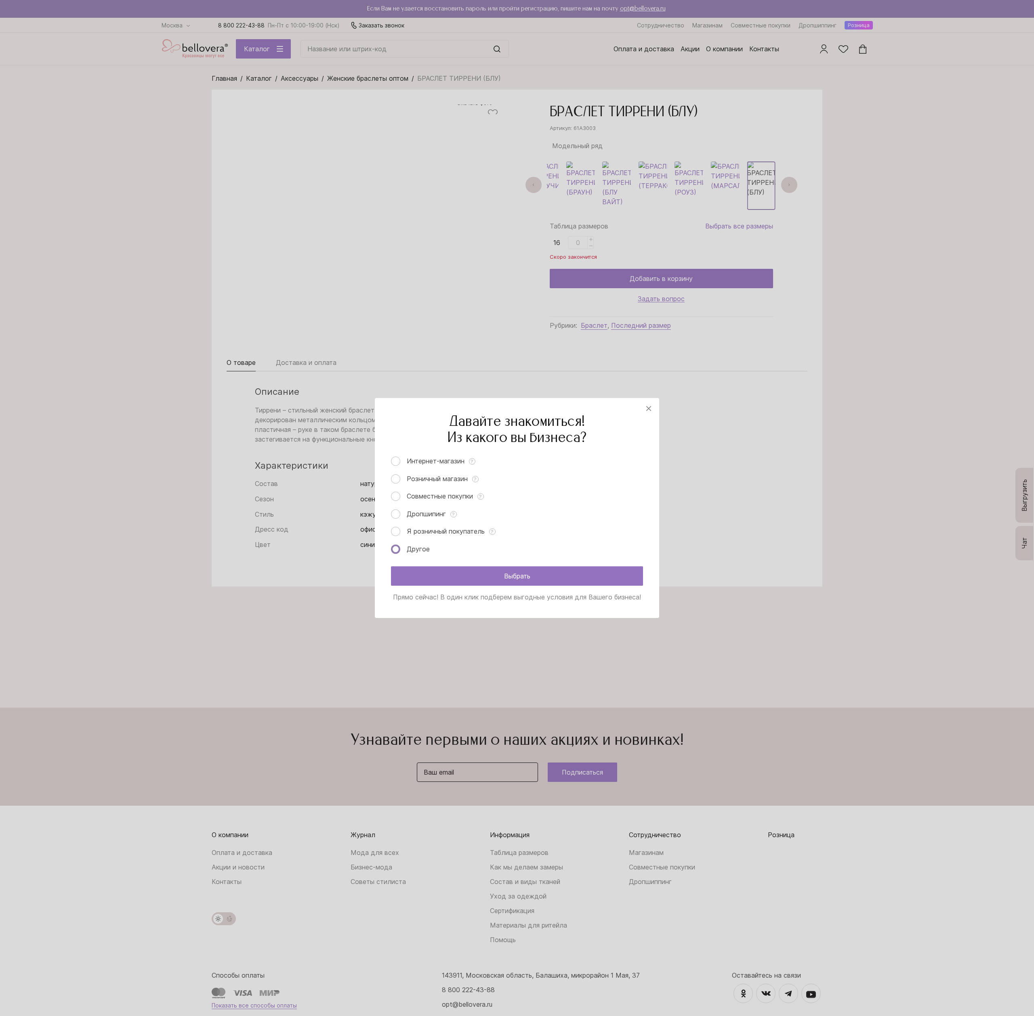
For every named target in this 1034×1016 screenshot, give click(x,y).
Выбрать (517, 576)
